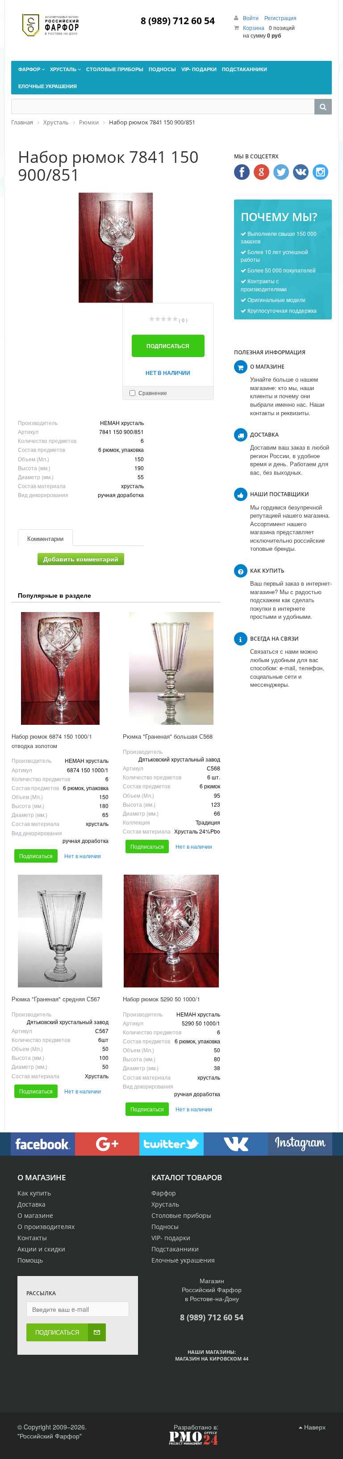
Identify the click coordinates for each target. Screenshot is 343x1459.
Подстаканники (175, 1249)
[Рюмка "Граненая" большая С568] (171, 668)
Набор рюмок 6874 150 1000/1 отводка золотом (52, 741)
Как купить (34, 1193)
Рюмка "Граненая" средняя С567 (56, 999)
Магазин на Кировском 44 (211, 1358)
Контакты (32, 1238)
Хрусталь (165, 1204)
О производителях (46, 1226)
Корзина (253, 27)
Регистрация (280, 17)
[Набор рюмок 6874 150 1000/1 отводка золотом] (60, 668)
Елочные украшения (183, 1260)
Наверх (314, 1426)
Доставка (31, 1204)
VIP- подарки (170, 1238)
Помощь (30, 1260)
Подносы (165, 1226)
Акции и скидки (41, 1249)
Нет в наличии (168, 373)
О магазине (35, 1215)
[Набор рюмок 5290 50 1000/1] (171, 931)
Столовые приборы (181, 1215)
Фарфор (163, 1193)
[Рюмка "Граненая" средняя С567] (60, 931)
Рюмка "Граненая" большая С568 (168, 736)
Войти (251, 17)
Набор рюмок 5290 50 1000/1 (161, 999)
